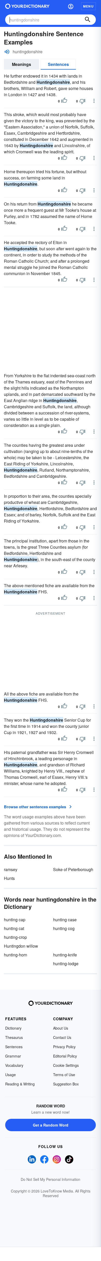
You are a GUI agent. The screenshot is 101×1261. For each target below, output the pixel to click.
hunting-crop (15, 937)
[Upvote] (64, 101)
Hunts (9, 878)
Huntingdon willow (21, 946)
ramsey (10, 869)
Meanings (21, 64)
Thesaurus (14, 1037)
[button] (71, 6)
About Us (60, 1028)
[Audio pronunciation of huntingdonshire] (7, 52)
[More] (94, 101)
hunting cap (14, 920)
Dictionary (13, 1028)
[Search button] (87, 19)
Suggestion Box (66, 1083)
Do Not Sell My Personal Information (50, 1179)
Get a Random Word (50, 1125)
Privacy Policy (64, 1046)
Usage (10, 1074)
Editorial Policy (65, 1056)
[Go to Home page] (27, 6)
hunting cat (14, 928)
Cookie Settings (66, 1065)
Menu (88, 6)
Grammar (13, 1056)
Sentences (58, 64)
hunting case (65, 920)
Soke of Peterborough (73, 869)
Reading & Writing (20, 1083)
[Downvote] (82, 101)
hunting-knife (65, 955)
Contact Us (62, 1037)
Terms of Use (64, 1074)
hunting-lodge (65, 963)
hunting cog (64, 928)
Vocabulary (14, 1065)
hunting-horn (15, 955)
